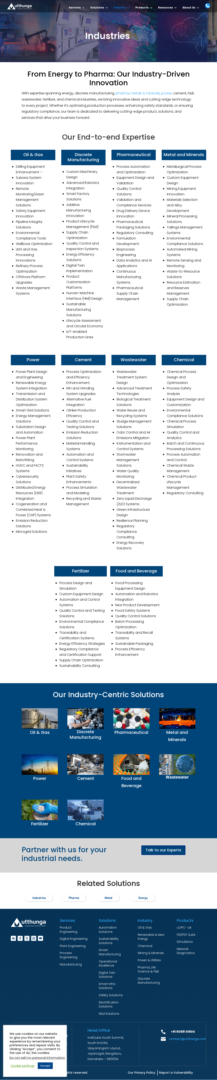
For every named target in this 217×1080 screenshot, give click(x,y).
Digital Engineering (74, 939)
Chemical (145, 946)
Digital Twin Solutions (107, 975)
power (166, 93)
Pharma (74, 898)
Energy (143, 898)
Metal (108, 898)
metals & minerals (145, 93)
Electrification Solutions (109, 1004)
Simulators (185, 942)
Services (75, 7)
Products (142, 7)
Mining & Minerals (151, 953)
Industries (39, 898)
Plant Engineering (73, 946)
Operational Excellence (108, 963)
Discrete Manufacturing (149, 980)
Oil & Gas (145, 927)
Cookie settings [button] (23, 1066)
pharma (122, 93)
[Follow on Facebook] (20, 938)
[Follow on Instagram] (33, 938)
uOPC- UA (184, 927)
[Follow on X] (26, 938)
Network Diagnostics (186, 951)
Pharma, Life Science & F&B (148, 969)
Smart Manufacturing (110, 952)
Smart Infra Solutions (107, 986)
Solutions (97, 7)
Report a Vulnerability (176, 1072)
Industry (120, 7)
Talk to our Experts (163, 850)
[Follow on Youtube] (40, 938)
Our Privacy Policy (141, 1072)
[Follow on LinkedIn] (13, 938)
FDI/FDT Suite (186, 935)
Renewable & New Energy (151, 937)
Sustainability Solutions (109, 941)
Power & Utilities (149, 960)
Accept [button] (45, 1066)
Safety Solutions (111, 995)
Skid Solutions (109, 1013)
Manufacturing (71, 964)
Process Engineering (68, 955)
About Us (188, 7)
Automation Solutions (108, 929)
